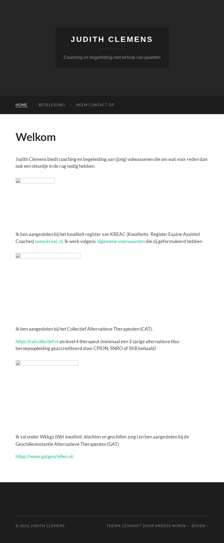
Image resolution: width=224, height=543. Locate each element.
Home (22, 105)
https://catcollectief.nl (37, 341)
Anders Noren (170, 526)
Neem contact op (95, 105)
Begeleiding (52, 105)
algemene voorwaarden (121, 241)
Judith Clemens (112, 39)
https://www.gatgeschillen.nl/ (45, 456)
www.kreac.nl (49, 241)
